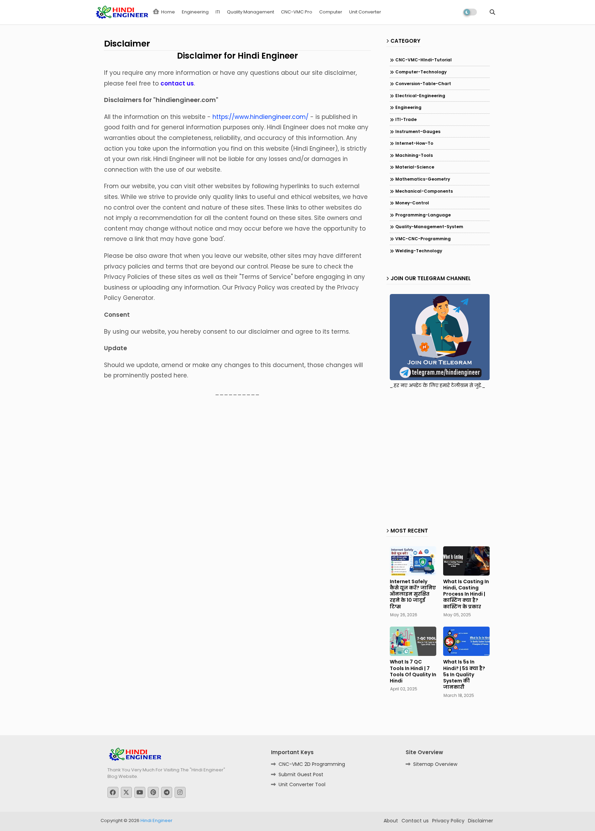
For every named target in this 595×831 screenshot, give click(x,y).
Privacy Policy (448, 820)
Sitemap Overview (435, 764)
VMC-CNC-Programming (423, 239)
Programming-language (423, 215)
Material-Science (414, 167)
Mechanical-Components (424, 191)
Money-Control (412, 203)
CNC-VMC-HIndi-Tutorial (423, 60)
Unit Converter (365, 12)
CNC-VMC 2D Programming (312, 764)
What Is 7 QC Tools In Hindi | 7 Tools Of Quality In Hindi (413, 671)
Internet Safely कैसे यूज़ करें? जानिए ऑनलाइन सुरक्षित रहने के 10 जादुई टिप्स (413, 594)
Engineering (195, 12)
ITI (218, 12)
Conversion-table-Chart (423, 84)
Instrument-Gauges (417, 131)
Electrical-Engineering (420, 96)
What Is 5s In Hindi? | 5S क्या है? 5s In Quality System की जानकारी (464, 674)
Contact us (415, 820)
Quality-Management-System (429, 227)
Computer (330, 12)
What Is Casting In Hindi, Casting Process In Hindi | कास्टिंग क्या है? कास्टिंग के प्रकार (466, 594)
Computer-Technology (421, 72)
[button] (492, 12)
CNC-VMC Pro (296, 12)
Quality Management (250, 12)
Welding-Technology (418, 251)
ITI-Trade (406, 119)
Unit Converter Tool (302, 784)
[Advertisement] (447, 456)
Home (167, 12)
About (391, 820)
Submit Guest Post (301, 774)
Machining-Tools (414, 155)
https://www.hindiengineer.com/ (260, 117)
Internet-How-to (414, 143)
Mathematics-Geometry (422, 179)
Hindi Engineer (156, 820)
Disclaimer (480, 820)
